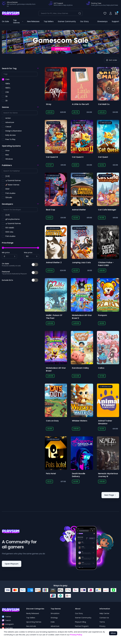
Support (115, 21)
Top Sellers (49, 21)
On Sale (5, 21)
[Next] (114, 42)
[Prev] (7, 42)
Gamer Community (67, 21)
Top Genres (16, 21)
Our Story (84, 21)
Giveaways (102, 21)
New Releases (33, 21)
